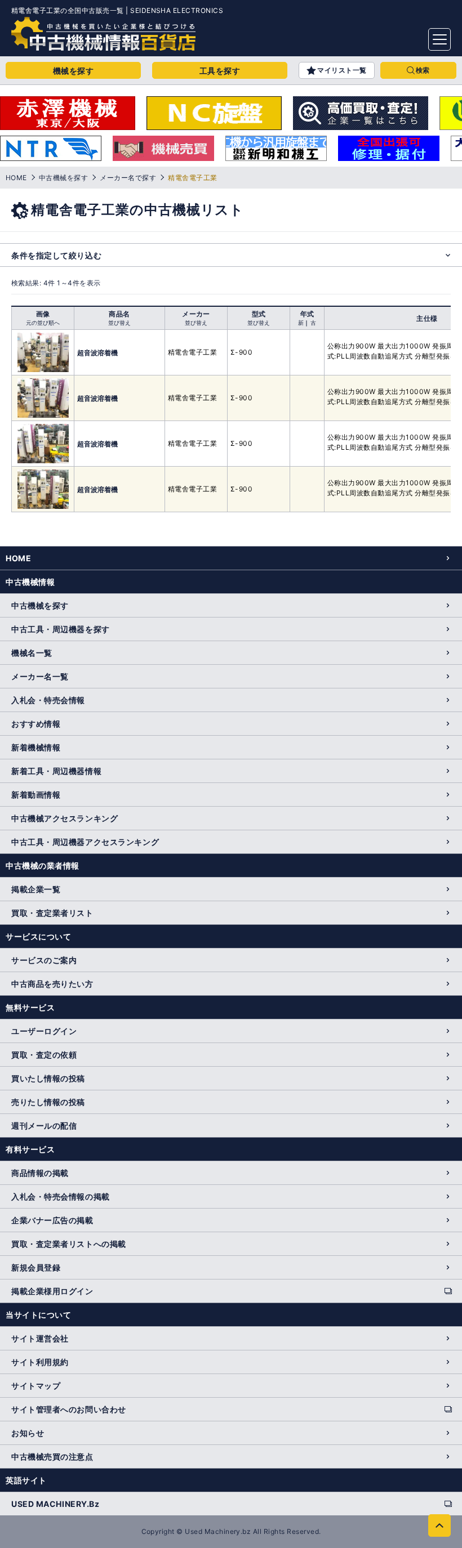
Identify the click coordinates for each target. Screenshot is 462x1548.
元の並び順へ (43, 322)
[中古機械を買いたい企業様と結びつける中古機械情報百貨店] (103, 34)
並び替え (119, 322)
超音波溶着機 (97, 352)
